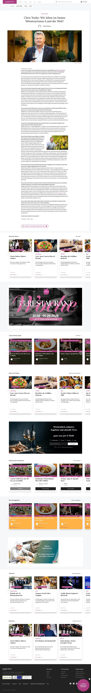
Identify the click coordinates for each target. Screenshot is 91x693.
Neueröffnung (41, 250)
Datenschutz (25, 683)
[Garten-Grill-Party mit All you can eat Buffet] (20, 344)
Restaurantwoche (13, 591)
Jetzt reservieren (45, 488)
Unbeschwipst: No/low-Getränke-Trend (68, 642)
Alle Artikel (78, 236)
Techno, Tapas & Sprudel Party (69, 353)
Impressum (14, 683)
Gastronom (63, 671)
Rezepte (39, 1)
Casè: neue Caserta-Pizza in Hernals (45, 257)
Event (36, 591)
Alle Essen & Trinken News (74, 373)
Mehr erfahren (13, 274)
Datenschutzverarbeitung (67, 447)
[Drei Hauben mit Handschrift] (45, 630)
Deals (30, 1)
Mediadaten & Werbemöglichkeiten (37, 683)
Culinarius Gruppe (79, 671)
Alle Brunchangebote (75, 500)
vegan (87, 254)
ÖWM (26, 6)
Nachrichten (55, 440)
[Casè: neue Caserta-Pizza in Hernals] (45, 245)
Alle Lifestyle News (76, 573)
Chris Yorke (19, 6)
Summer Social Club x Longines (43, 594)
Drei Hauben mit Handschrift (45, 641)
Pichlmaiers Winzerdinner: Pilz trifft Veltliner (44, 354)
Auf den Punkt (40, 634)
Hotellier (63, 673)
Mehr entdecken (76, 460)
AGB (20, 683)
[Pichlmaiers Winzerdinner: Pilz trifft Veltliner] (45, 344)
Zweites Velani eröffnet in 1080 (70, 394)
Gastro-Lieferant (64, 675)
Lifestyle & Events (16, 587)
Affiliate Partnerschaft (80, 673)
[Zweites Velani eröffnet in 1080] (70, 382)
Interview (62, 638)
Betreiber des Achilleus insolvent (69, 257)
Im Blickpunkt (65, 634)
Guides (25, 1)
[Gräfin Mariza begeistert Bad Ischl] (70, 582)
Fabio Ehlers (46, 26)
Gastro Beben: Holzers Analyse (18, 257)
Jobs (35, 1)
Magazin (20, 1)
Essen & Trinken (66, 250)
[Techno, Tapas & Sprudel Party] (71, 344)
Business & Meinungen (17, 250)
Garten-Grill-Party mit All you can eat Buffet (20, 354)
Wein (30, 6)
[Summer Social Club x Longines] (45, 582)
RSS (48, 683)
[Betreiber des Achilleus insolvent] (70, 245)
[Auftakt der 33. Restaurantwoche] (20, 582)
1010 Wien (63, 254)
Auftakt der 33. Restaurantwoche (16, 594)
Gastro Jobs (48, 677)
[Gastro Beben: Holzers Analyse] (20, 245)
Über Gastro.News (6, 683)
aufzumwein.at (61, 193)
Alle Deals (78, 335)
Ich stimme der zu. (64, 447)
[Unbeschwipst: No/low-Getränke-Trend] (70, 630)
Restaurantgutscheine (80, 677)
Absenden (72, 443)
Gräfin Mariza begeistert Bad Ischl (69, 594)
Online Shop (63, 677)
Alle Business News (77, 621)
